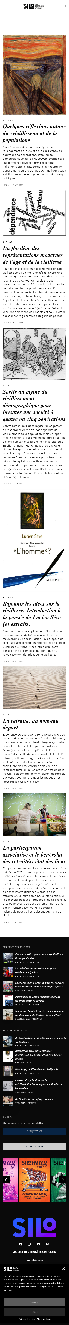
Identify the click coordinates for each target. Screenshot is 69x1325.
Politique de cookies (26, 1319)
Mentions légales (44, 1319)
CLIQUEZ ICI (34, 1131)
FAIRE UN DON (34, 1146)
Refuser (34, 1311)
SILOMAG (8, 120)
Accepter (34, 1302)
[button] (63, 1268)
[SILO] (34, 6)
